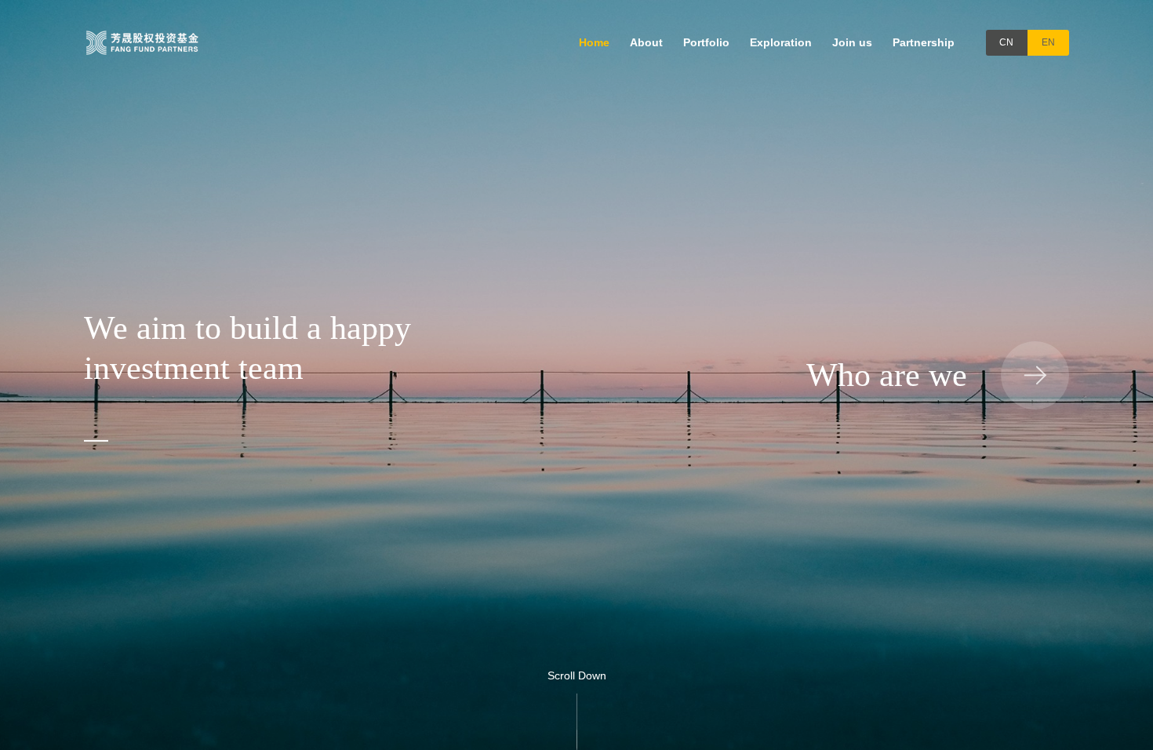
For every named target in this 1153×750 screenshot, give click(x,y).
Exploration (781, 42)
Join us (852, 42)
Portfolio (706, 42)
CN (1006, 42)
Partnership (924, 42)
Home (594, 42)
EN (1048, 42)
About (646, 42)
